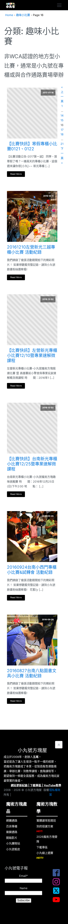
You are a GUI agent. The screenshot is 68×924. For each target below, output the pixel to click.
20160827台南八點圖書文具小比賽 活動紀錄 (31, 673)
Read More (16, 174)
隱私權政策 (54, 792)
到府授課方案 (44, 829)
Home (9, 15)
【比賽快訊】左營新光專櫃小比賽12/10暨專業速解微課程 (32, 355)
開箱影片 (11, 838)
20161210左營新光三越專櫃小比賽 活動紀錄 (31, 250)
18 (62, 134)
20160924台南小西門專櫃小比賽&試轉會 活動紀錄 (31, 570)
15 (62, 120)
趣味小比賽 (23, 15)
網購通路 (11, 820)
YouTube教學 (52, 785)
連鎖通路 (11, 832)
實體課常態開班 (46, 820)
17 (62, 129)
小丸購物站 (13, 843)
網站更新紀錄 (19, 785)
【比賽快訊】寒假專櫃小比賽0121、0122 (32, 146)
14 (62, 115)
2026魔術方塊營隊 (46, 839)
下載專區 (35, 785)
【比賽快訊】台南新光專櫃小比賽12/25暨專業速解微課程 (32, 464)
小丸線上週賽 (44, 855)
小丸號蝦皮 (13, 849)
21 (62, 144)
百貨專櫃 (11, 826)
